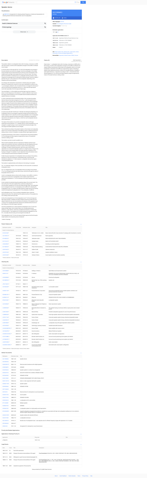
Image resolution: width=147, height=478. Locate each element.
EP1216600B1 (5, 402)
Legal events (72, 51)
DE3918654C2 (6, 423)
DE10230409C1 (6, 411)
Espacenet (61, 55)
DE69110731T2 (6, 380)
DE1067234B (5, 233)
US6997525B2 (6, 342)
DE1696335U (5, 238)
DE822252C (5, 426)
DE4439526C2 (6, 369)
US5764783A (5, 325)
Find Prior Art (57, 17)
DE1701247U (5, 241)
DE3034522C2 (6, 400)
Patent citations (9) (59, 51)
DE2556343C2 (6, 361)
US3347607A (5, 249)
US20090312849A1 (7, 344)
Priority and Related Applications (65, 53)
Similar (65, 17)
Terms (79, 475)
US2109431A (5, 235)
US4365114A (5, 290)
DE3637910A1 (6, 397)
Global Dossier (67, 55)
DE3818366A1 (6, 386)
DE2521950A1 (6, 378)
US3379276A (5, 252)
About (56, 475)
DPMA (72, 55)
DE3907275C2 (6, 394)
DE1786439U (5, 246)
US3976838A (5, 270)
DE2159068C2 (6, 358)
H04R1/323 (6, 14)
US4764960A (5, 304)
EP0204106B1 (6, 300)
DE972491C (5, 391)
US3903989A (5, 277)
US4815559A (5, 311)
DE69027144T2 (6, 383)
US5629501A (5, 320)
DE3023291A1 (6, 372)
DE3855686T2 (6, 367)
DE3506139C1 (6, 408)
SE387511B (5, 273)
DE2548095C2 (6, 280)
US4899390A (5, 307)
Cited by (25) (66, 51)
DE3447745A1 (6, 417)
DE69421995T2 (6, 415)
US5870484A (5, 322)
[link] (24, 15)
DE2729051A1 (6, 420)
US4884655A (5, 314)
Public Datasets (72, 475)
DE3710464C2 (6, 389)
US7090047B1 (6, 339)
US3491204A (5, 255)
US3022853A (5, 244)
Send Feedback (63, 475)
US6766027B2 (6, 331)
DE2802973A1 (6, 405)
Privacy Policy (85, 475)
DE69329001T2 (6, 364)
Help (91, 475)
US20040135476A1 (7, 333)
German (62, 21)
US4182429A (5, 286)
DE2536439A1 (6, 375)
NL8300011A (5, 297)
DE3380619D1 (6, 294)
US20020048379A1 (7, 328)
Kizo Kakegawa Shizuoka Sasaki (64, 23)
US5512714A (5, 317)
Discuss (76, 55)
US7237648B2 (6, 336)
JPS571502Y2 (6, 284)
